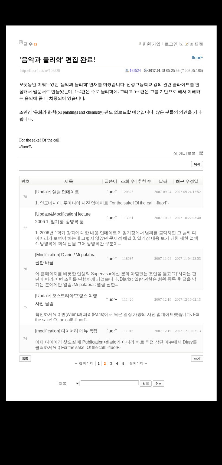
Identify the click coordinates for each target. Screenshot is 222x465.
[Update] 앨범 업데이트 (57, 192)
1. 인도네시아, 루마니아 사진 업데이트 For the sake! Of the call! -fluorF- (102, 203)
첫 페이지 (86, 363)
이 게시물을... (186, 154)
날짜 (163, 181)
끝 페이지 (136, 363)
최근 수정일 (187, 181)
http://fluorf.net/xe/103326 (40, 70)
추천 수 (144, 181)
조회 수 (128, 181)
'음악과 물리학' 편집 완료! (57, 59)
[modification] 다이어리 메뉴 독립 (66, 331)
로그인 (171, 44)
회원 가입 (151, 44)
